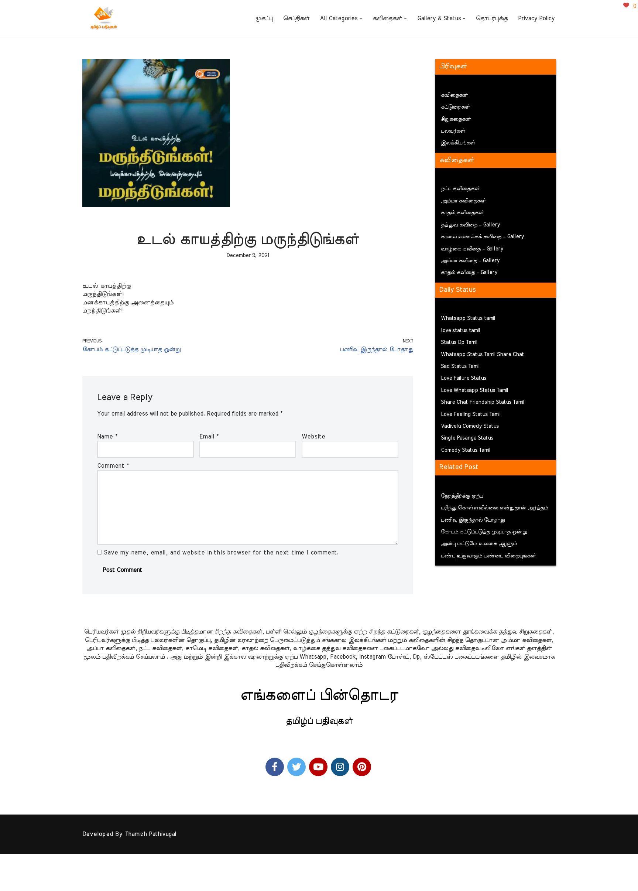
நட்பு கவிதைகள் (460, 188)
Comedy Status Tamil (465, 450)
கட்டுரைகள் (455, 107)
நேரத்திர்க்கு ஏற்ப (462, 496)
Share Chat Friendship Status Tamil (482, 402)
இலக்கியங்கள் (458, 143)
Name (107, 437)
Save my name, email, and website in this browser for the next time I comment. (221, 553)
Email (209, 437)
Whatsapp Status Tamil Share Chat (482, 354)
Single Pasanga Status (467, 438)
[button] (360, 18)
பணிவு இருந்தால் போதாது (473, 520)
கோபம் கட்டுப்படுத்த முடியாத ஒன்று (484, 532)
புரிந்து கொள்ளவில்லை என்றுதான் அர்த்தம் (494, 508)
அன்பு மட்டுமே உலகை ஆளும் (479, 543)
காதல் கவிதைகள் (462, 212)
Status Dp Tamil (459, 342)
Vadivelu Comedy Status (470, 426)
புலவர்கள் (453, 131)
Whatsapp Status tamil (468, 318)
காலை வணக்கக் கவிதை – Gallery (482, 236)
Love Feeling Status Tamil (471, 414)
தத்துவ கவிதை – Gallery (470, 225)
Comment (113, 466)
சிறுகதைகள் (456, 119)
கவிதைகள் (454, 95)
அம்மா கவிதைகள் (463, 201)
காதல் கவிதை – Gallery (469, 272)
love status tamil (460, 330)
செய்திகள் (296, 18)
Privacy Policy (536, 18)
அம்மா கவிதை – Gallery (470, 260)
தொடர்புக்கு (492, 18)
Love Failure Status (463, 378)
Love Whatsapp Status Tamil (474, 390)
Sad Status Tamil (460, 366)
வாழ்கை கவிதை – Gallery (472, 249)
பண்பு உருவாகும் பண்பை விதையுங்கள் (488, 556)
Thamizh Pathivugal (150, 834)
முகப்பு (264, 18)
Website (314, 437)
